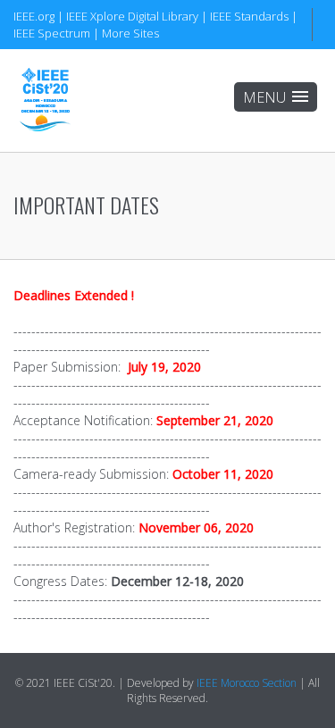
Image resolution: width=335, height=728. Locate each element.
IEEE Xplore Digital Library (132, 16)
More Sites (130, 33)
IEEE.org (33, 16)
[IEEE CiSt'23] (44, 100)
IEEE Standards (249, 16)
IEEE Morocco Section (247, 682)
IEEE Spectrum (51, 33)
